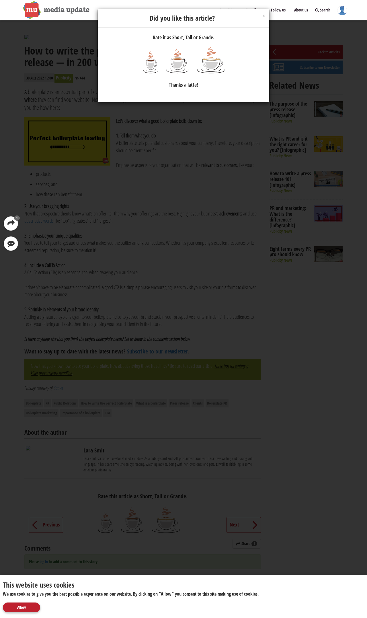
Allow (21, 607)
